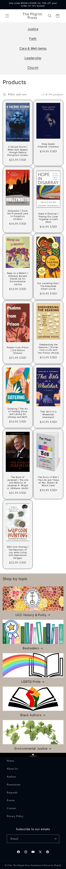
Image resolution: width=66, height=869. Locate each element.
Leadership (33, 58)
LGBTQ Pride (30, 681)
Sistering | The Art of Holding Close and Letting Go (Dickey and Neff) (17, 412)
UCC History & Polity (31, 615)
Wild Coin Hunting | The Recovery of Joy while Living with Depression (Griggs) (17, 552)
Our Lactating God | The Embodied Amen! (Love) (48, 286)
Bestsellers (31, 648)
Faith (33, 38)
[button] (7, 16)
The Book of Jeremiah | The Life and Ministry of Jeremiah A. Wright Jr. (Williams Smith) (18, 483)
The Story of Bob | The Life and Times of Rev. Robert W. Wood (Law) (48, 481)
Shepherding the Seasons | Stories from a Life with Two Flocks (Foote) (48, 348)
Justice (33, 29)
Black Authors (30, 715)
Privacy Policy (15, 816)
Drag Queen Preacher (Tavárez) (48, 145)
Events (11, 800)
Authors (11, 776)
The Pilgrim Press (21, 865)
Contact (11, 808)
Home (10, 760)
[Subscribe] (55, 839)
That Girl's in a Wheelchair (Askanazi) (48, 415)
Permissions (13, 784)
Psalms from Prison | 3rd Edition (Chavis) (18, 350)
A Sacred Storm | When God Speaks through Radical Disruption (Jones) (17, 151)
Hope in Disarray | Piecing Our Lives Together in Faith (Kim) (48, 217)
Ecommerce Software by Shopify (46, 865)
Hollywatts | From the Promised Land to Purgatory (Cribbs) (17, 215)
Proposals (12, 792)
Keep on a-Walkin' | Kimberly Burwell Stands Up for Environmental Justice (17, 279)
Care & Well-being (33, 48)
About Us (12, 768)
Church (33, 67)
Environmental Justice (31, 748)
